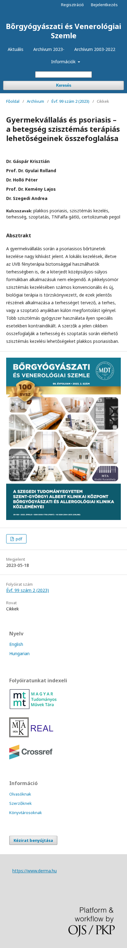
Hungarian (19, 653)
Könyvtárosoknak (25, 812)
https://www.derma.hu (34, 871)
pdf (18, 539)
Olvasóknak (20, 794)
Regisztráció (72, 4)
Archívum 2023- (48, 49)
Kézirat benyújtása (33, 840)
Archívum (35, 101)
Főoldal (12, 101)
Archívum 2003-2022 (94, 49)
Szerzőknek (20, 803)
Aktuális (15, 49)
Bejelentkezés (104, 4)
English (16, 644)
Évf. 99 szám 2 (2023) (70, 101)
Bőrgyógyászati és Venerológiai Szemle (63, 30)
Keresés (63, 85)
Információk (64, 61)
